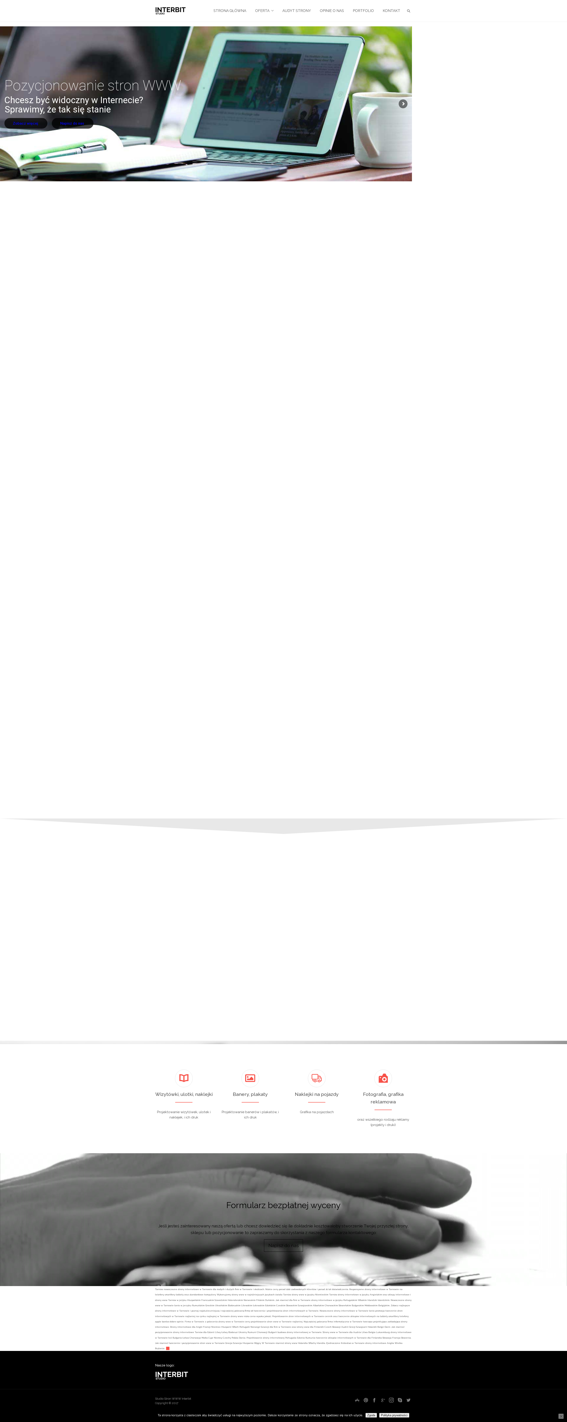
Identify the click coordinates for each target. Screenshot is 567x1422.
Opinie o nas (332, 11)
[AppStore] (357, 1400)
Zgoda (371, 1415)
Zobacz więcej (23, 122)
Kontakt (391, 11)
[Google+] (382, 1400)
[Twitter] (408, 1400)
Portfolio (363, 11)
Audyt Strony (296, 11)
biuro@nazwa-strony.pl (419, 972)
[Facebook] (374, 1400)
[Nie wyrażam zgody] (561, 1416)
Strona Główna (230, 11)
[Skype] (400, 1400)
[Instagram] (391, 1400)
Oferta (262, 11)
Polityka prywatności (394, 1415)
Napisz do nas (65, 122)
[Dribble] (365, 1400)
